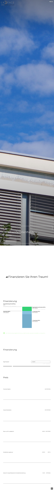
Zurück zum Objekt (11, 240)
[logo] (7, 3)
